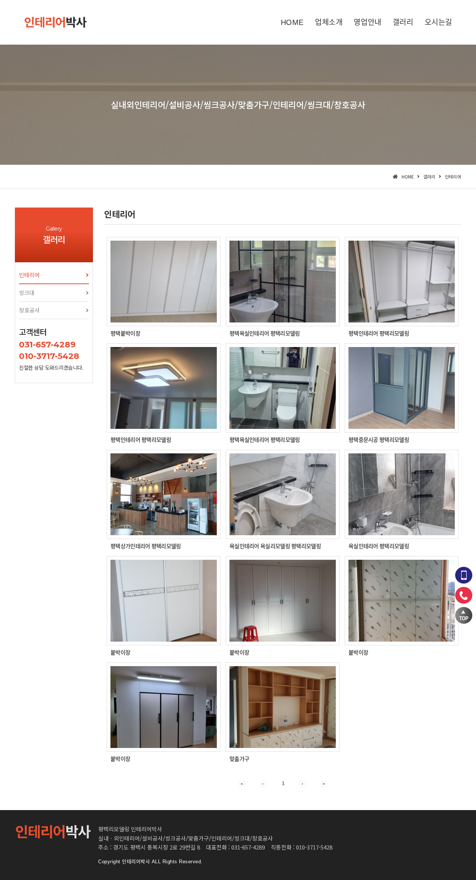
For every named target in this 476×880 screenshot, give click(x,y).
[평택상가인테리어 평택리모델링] (163, 494)
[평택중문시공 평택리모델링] (401, 388)
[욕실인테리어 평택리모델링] (401, 494)
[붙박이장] (163, 601)
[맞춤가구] (282, 707)
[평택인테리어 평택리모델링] (401, 281)
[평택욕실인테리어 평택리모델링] (282, 281)
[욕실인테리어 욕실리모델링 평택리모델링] (282, 494)
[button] (54, 275)
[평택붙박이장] (163, 281)
